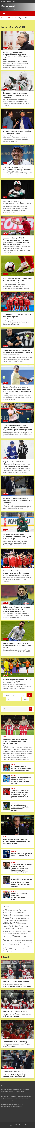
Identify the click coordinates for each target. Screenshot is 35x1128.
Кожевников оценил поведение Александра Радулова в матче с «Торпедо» (15, 95)
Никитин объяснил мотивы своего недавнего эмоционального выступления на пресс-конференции (17, 984)
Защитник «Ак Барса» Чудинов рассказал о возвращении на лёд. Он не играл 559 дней (17, 537)
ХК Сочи (18, 947)
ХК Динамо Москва (24, 943)
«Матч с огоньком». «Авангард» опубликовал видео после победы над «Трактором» (16, 1044)
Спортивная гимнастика (20, 933)
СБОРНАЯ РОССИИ (11, 929)
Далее (26, 699)
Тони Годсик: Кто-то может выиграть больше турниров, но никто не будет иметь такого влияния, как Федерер (21, 868)
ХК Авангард (17, 941)
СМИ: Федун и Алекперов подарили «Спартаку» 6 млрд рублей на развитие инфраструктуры (16, 609)
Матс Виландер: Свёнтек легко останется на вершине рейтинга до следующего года (16, 841)
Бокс (4, 127)
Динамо (23, 918)
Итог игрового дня (9, 920)
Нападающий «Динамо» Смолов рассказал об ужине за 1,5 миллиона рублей (17, 645)
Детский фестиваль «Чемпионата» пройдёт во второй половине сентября (20, 808)
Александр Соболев (13, 910)
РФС (22, 926)
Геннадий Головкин (11, 918)
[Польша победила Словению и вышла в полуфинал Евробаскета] (17, 559)
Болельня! (8, 6)
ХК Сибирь (12, 947)
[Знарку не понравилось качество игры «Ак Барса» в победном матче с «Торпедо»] (17, 486)
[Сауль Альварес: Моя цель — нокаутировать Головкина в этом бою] (17, 189)
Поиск (30, 709)
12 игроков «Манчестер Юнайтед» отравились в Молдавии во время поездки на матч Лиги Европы (20, 794)
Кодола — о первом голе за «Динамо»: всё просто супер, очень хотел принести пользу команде (16, 464)
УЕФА (24, 937)
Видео (27, 915)
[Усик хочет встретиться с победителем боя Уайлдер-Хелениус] (17, 155)
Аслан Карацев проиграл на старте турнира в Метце (21, 854)
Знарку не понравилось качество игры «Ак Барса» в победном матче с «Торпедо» (17, 500)
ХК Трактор (12, 949)
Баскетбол (6, 566)
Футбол (5, 233)
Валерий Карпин (19, 915)
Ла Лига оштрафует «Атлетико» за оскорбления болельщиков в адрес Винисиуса (15, 741)
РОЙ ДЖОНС (14, 926)
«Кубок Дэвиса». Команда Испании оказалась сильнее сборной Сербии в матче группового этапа (17, 353)
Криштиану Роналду (22, 920)
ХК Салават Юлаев (22, 945)
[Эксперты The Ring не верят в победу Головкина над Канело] (17, 119)
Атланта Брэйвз (9, 913)
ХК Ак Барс (26, 941)
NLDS (5, 910)
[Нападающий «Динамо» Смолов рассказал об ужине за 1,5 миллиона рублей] (17, 631)
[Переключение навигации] (3, 13)
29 (18, 699)
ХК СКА (12, 945)
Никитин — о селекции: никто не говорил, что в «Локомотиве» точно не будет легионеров (17, 1014)
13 (8, 699)
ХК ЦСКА (19, 949)
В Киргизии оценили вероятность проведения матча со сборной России (21, 768)
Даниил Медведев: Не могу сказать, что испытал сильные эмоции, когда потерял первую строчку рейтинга (21, 882)
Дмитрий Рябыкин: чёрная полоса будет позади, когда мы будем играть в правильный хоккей (16, 1074)
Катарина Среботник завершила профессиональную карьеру (19, 896)
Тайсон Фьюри (7, 937)
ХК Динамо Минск (12, 943)
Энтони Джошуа (7, 951)
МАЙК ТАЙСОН (11, 923)
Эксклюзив (26, 949)
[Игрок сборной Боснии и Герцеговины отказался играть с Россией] (17, 266)
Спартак (9, 933)
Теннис (5, 346)
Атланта (22, 910)
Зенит (29, 918)
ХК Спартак (23, 947)
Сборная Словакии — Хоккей (19, 931)
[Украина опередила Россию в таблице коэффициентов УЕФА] (17, 667)
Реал (26, 926)
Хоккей (5, 48)
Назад (7, 695)
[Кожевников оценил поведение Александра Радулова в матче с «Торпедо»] (17, 81)
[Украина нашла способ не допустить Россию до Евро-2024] (17, 302)
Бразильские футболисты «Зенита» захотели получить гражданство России (21, 780)
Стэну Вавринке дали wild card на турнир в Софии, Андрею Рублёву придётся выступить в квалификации (17, 427)
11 (23, 695)
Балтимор (20, 913)
